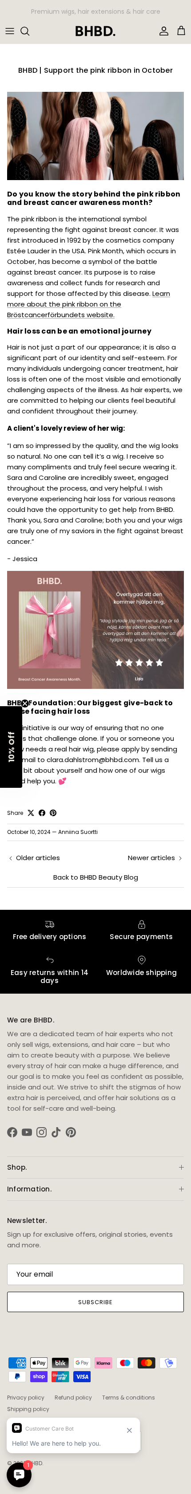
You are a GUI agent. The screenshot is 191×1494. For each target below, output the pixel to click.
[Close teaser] (24, 703)
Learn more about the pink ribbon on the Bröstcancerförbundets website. (88, 304)
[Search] (29, 31)
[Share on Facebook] (42, 813)
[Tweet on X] (31, 813)
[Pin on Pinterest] (53, 813)
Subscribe (95, 1302)
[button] (11, 747)
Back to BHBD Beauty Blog (95, 877)
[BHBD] (95, 31)
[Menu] (10, 31)
